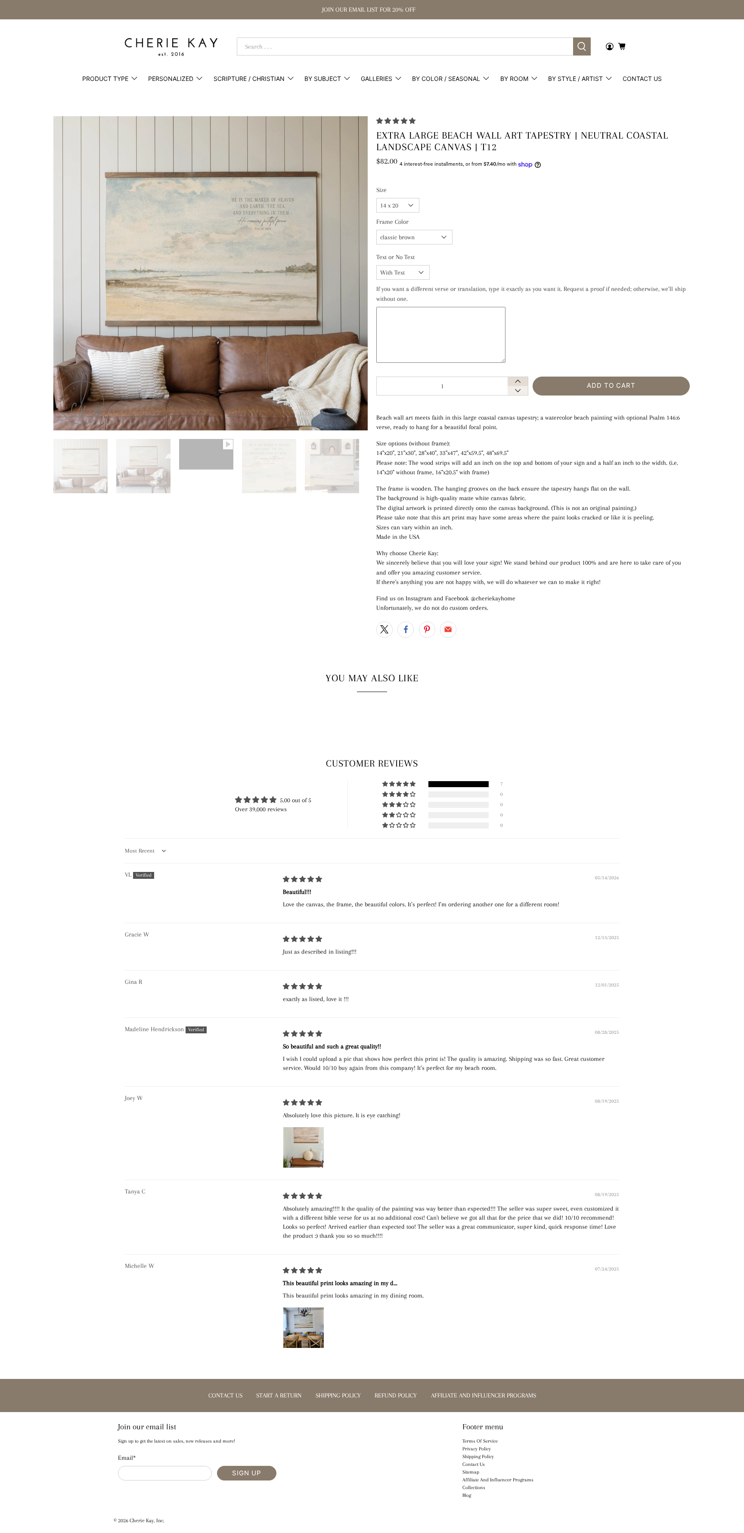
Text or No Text (395, 256)
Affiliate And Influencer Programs (497, 1480)
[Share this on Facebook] (405, 629)
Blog (466, 1495)
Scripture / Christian (249, 78)
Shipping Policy (478, 1456)
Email (127, 1457)
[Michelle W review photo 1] (303, 1327)
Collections (473, 1487)
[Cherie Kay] (171, 47)
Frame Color (392, 221)
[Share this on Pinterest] (427, 629)
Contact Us (642, 78)
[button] (395, 120)
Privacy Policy (476, 1449)
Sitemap (470, 1472)
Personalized (170, 78)
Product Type (105, 78)
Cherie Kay (142, 1521)
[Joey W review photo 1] (303, 1147)
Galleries (376, 78)
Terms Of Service (480, 1441)
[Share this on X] (384, 629)
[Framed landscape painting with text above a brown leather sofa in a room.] (210, 273)
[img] (302, 879)
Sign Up (246, 1473)
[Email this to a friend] (448, 629)
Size (381, 189)
